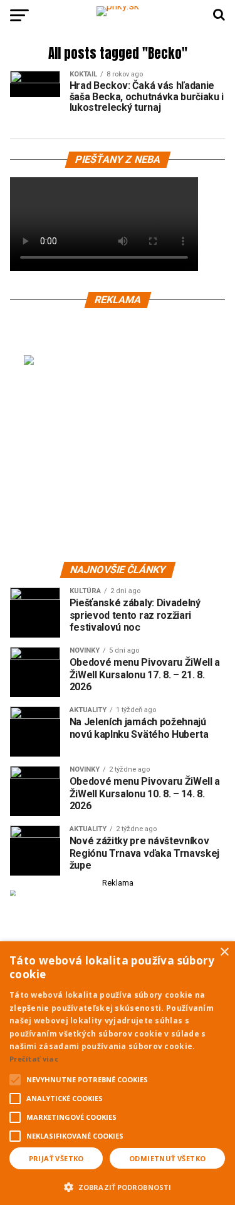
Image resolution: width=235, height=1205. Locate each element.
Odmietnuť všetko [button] (167, 1158)
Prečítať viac (33, 1058)
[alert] (117, 1073)
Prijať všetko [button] (56, 1158)
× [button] (224, 952)
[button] (117, 1186)
